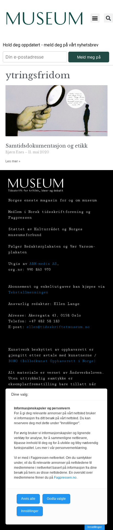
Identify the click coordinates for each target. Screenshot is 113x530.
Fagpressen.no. (65, 477)
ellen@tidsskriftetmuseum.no (58, 327)
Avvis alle (28, 499)
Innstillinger (94, 526)
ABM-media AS (43, 264)
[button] (95, 18)
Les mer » (12, 161)
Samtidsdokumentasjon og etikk (46, 146)
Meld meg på (89, 57)
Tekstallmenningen (28, 292)
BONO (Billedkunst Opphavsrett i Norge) (52, 361)
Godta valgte (56, 499)
